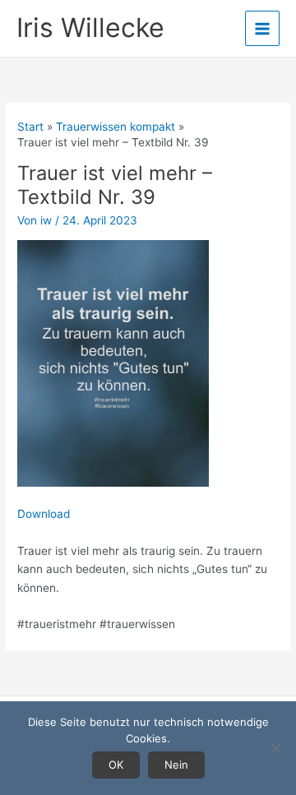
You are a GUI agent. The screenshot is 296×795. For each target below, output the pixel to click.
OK (116, 764)
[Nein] (275, 748)
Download (43, 513)
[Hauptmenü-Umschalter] (262, 28)
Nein (176, 764)
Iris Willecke (90, 28)
